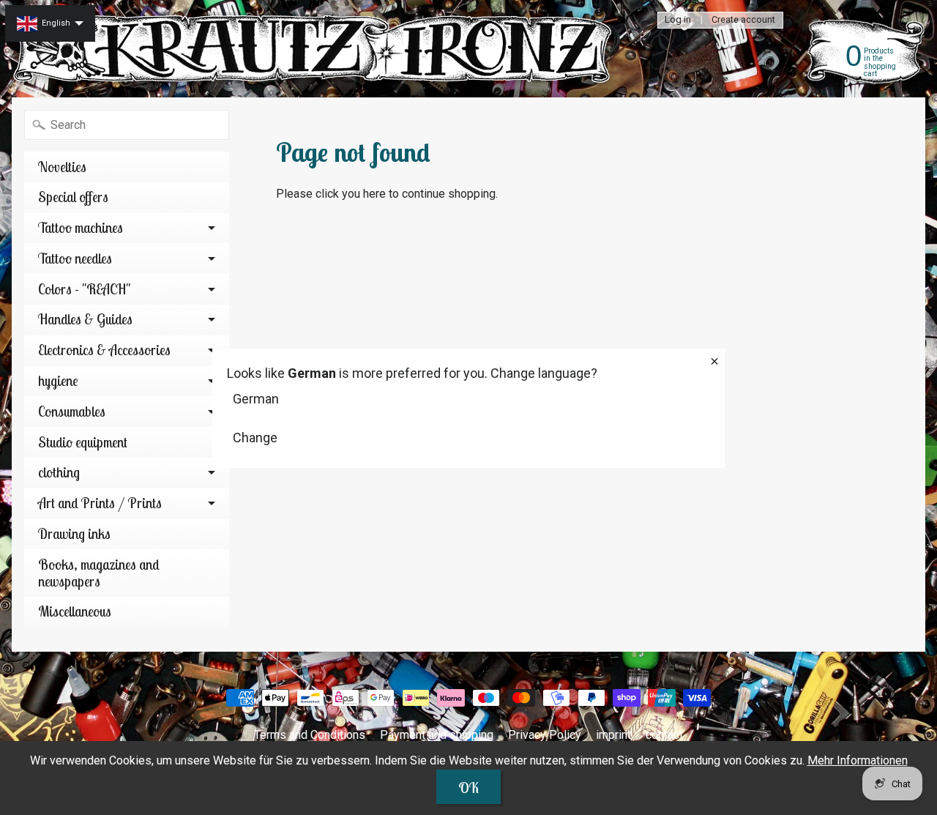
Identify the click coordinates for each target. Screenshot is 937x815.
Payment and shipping (436, 735)
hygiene (58, 381)
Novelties (62, 167)
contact (664, 735)
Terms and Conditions (309, 735)
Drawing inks (74, 534)
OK (468, 787)
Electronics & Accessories (104, 350)
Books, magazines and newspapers (99, 573)
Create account (743, 20)
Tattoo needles (75, 258)
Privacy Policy (544, 735)
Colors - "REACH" (84, 289)
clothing (59, 472)
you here (364, 194)
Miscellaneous (74, 611)
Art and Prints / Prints (100, 503)
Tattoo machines (80, 228)
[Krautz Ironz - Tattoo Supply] (315, 49)
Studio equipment (82, 442)
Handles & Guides (85, 319)
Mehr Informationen (857, 760)
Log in (678, 20)
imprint (613, 735)
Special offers (73, 197)
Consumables (71, 411)
